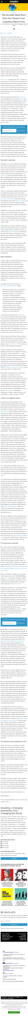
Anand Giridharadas (13, 231)
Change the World (14, 1012)
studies (2, 475)
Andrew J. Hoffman (7, 33)
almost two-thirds (20, 200)
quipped (19, 609)
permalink (22, 928)
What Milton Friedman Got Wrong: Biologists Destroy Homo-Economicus (7, 936)
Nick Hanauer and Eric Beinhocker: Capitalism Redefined (22, 936)
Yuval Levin (4, 175)
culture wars (22, 97)
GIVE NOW (14, 858)
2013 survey (5, 79)
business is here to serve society (14, 367)
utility (18, 299)
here (24, 792)
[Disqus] (14, 966)
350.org (7, 578)
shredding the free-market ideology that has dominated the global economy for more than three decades (14, 568)
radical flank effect (16, 584)
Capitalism (14, 12)
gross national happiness (10, 506)
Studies (22, 99)
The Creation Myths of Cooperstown (14, 641)
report (21, 485)
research (10, 108)
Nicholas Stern (4, 411)
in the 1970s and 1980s (14, 344)
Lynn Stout (22, 315)
